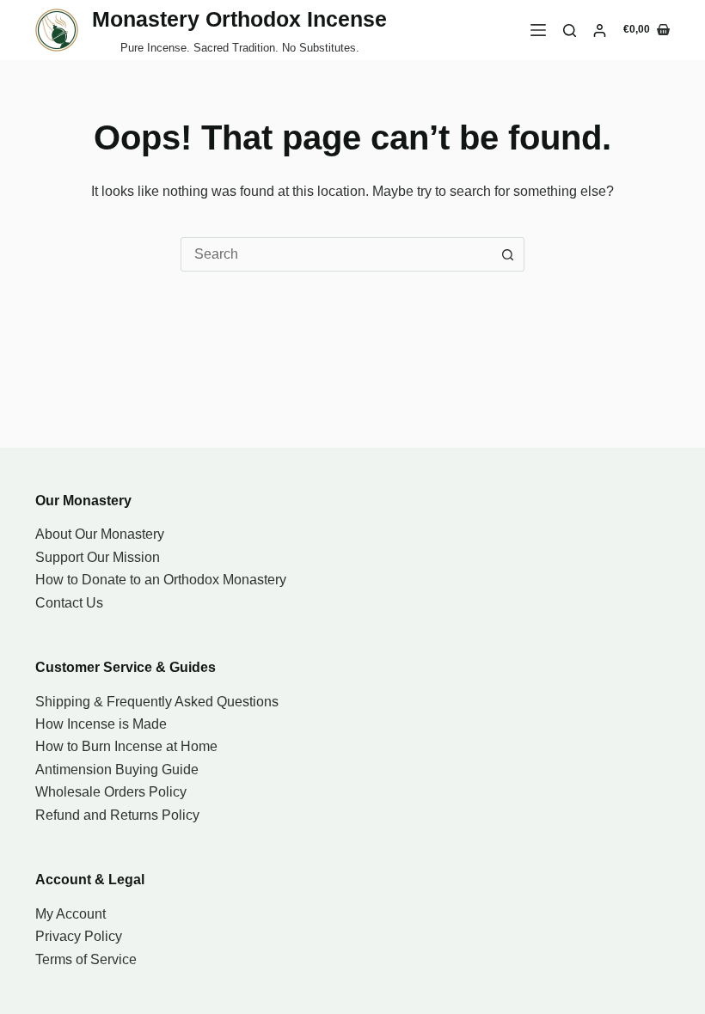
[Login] (599, 30)
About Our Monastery (99, 534)
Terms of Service (86, 959)
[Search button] (507, 254)
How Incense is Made (101, 724)
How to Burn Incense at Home (126, 746)
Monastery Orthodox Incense (239, 19)
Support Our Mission (97, 557)
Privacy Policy (78, 936)
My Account (70, 914)
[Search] (569, 30)
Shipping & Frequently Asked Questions (157, 701)
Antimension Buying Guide (117, 769)
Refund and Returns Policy (117, 815)
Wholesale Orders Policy (111, 792)
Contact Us (69, 603)
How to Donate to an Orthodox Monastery (160, 579)
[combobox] (336, 254)
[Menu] (538, 30)
